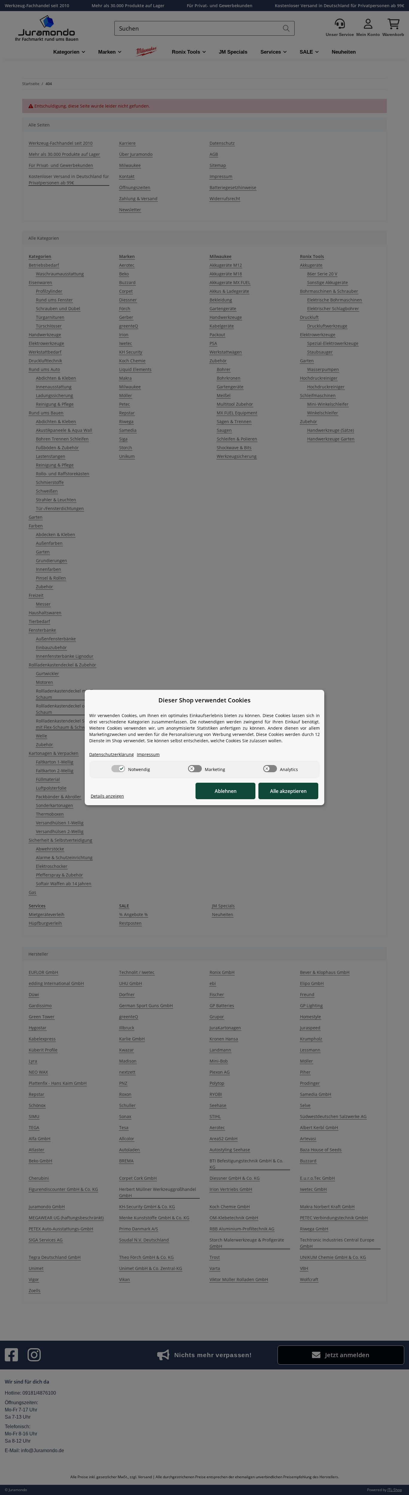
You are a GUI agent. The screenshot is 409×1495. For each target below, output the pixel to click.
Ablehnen (226, 791)
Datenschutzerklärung (111, 754)
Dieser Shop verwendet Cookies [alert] (204, 700)
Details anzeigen (107, 796)
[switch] (118, 768)
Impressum (148, 754)
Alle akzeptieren (288, 791)
